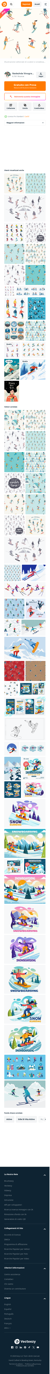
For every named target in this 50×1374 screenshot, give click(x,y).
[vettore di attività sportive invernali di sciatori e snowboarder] (11, 1045)
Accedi (37, 4)
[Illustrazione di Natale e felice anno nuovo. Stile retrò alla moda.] (11, 501)
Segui (41, 76)
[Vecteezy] (4, 4)
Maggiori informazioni (15, 121)
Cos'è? (27, 116)
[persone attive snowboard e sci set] (16, 455)
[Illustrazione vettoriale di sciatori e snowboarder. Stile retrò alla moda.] (14, 657)
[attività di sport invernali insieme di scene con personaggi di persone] (19, 373)
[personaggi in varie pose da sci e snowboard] (15, 391)
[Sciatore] (36, 457)
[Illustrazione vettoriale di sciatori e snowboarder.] (14, 181)
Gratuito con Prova (25, 86)
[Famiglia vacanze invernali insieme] (13, 414)
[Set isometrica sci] (14, 252)
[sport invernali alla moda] (30, 352)
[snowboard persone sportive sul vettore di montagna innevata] (24, 923)
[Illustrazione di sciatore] (16, 479)
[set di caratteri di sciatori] (33, 434)
